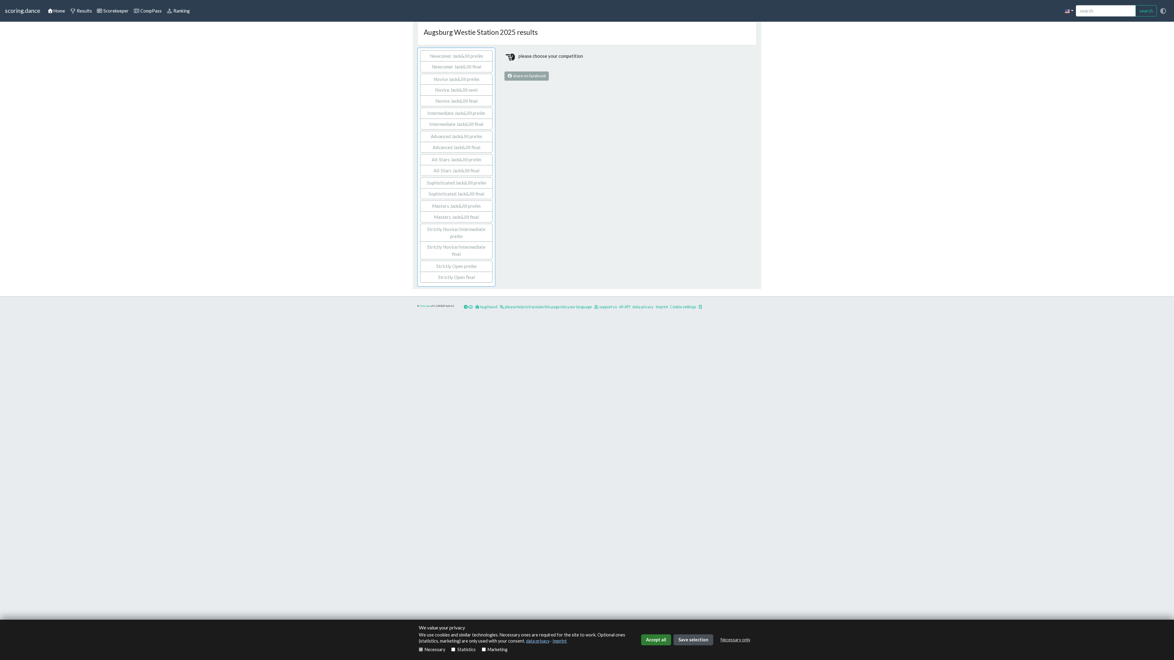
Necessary (435, 649)
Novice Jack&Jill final (456, 101)
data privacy (537, 641)
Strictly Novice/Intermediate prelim (456, 232)
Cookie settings (683, 306)
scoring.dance (22, 10)
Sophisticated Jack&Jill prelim (456, 182)
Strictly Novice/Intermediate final (456, 250)
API (627, 306)
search (1146, 10)
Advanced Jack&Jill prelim (456, 136)
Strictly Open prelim (456, 266)
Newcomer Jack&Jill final (456, 66)
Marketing (498, 649)
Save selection (693, 639)
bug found (488, 306)
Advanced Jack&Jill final (456, 147)
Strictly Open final (456, 277)
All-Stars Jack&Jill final (456, 170)
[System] (1163, 11)
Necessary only (735, 639)
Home (59, 10)
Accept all (656, 639)
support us (608, 306)
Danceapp (425, 305)
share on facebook (529, 75)
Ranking (181, 10)
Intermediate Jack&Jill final (456, 124)
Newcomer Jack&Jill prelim (456, 56)
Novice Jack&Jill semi (456, 90)
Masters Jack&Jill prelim (456, 206)
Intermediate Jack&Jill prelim (456, 113)
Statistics (466, 649)
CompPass (150, 10)
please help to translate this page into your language (548, 306)
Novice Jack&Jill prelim (456, 79)
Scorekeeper (115, 10)
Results (84, 10)
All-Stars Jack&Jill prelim (456, 159)
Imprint (559, 641)
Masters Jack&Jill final (456, 217)
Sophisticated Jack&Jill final (456, 193)
